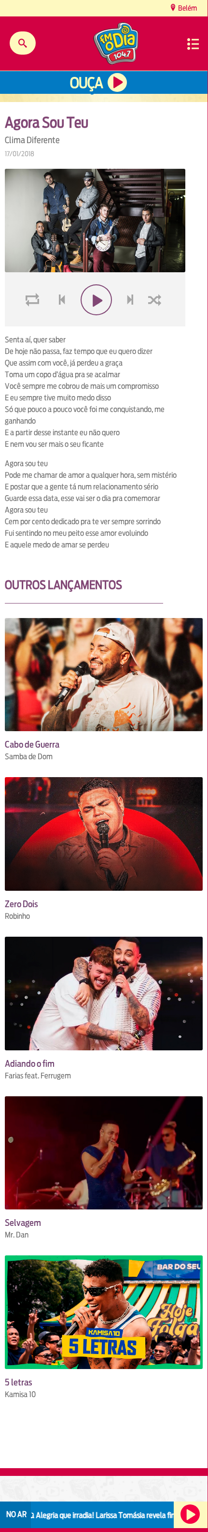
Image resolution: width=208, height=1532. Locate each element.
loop (33, 300)
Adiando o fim (30, 1064)
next (131, 300)
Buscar (23, 43)
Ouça (86, 82)
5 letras (18, 1382)
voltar (58, 300)
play (95, 300)
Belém (187, 8)
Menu (193, 44)
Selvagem (23, 1223)
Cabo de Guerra (32, 744)
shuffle (156, 300)
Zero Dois (21, 904)
